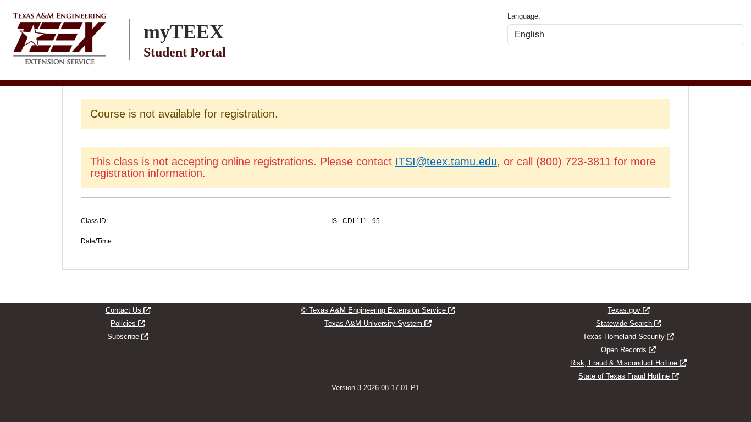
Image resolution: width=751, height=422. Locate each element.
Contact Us (128, 310)
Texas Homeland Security (628, 336)
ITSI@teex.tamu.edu (446, 162)
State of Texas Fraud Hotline (628, 376)
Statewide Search (628, 323)
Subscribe (127, 336)
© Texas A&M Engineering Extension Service (378, 310)
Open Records (628, 350)
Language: (523, 16)
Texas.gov (629, 310)
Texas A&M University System (378, 323)
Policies (128, 323)
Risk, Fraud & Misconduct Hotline (628, 363)
